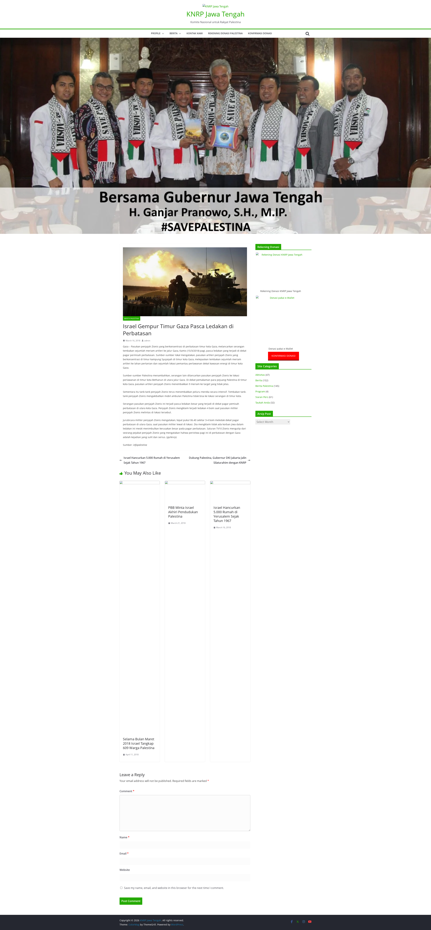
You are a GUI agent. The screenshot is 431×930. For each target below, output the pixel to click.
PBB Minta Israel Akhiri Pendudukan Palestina (183, 512)
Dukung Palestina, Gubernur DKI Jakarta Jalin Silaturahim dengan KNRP (217, 460)
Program (260, 391)
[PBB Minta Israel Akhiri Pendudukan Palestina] (185, 483)
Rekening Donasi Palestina (225, 33)
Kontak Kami (195, 33)
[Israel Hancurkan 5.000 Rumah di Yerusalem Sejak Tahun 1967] (230, 483)
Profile (155, 33)
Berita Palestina (131, 318)
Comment (127, 791)
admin (147, 340)
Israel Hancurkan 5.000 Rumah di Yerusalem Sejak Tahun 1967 (152, 460)
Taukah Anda (262, 402)
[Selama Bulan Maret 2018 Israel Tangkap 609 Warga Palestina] (140, 483)
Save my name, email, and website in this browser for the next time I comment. (174, 888)
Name (124, 837)
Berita (173, 33)
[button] (162, 33)
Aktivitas (260, 374)
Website (125, 870)
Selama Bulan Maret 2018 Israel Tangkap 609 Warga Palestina (138, 743)
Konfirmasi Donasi (260, 33)
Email (124, 853)
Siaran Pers (261, 397)
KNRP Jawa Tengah (215, 14)
